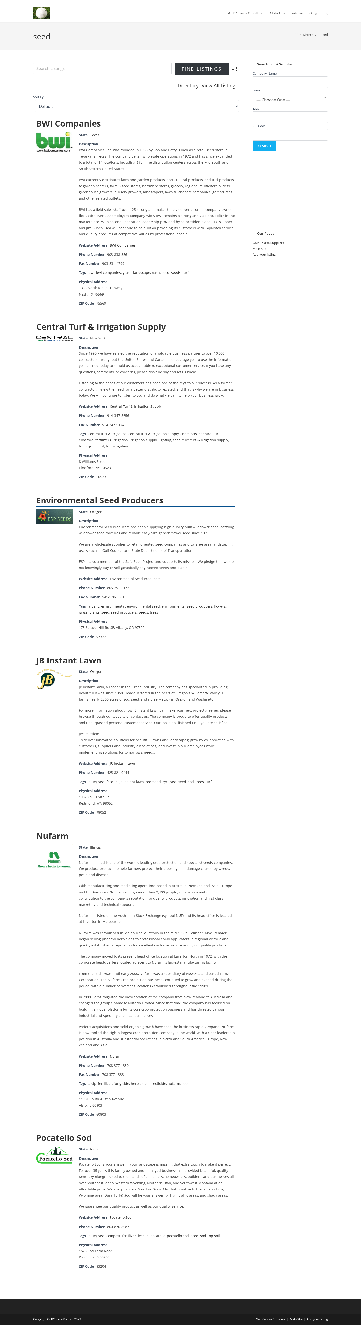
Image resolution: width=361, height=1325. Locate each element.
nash (156, 272)
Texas (94, 135)
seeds (176, 272)
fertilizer (105, 1083)
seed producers (124, 612)
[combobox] (290, 100)
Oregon (96, 511)
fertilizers (103, 440)
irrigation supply (143, 440)
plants (94, 612)
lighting (165, 440)
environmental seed (143, 606)
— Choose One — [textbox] (273, 100)
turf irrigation (117, 446)
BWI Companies (68, 123)
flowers (220, 606)
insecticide (157, 1083)
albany (93, 606)
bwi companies (108, 272)
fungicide (121, 1083)
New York (98, 338)
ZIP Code (259, 126)
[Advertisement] (290, 191)
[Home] (296, 34)
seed (324, 34)
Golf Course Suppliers (268, 243)
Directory (188, 85)
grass (127, 272)
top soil (214, 1235)
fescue (143, 1235)
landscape (141, 272)
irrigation (120, 440)
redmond (153, 781)
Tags (256, 108)
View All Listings (220, 85)
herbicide (139, 1083)
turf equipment (91, 446)
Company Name (265, 73)
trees (154, 612)
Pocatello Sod (64, 1137)
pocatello (157, 1235)
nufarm (174, 1083)
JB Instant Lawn (68, 660)
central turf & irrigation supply (153, 434)
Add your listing (264, 254)
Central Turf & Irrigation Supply (101, 326)
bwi (91, 272)
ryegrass (170, 781)
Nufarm (52, 835)
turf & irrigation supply (209, 440)
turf (185, 272)
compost (113, 1235)
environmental (113, 606)
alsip (92, 1083)
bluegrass (96, 781)
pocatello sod (178, 1235)
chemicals (188, 434)
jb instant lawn (131, 781)
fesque (112, 781)
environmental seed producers (187, 606)
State (256, 91)
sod (191, 781)
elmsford (86, 440)
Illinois (95, 847)
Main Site (259, 248)
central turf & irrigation (107, 434)
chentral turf (209, 434)
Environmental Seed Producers (99, 500)
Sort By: (38, 97)
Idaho (94, 1149)
